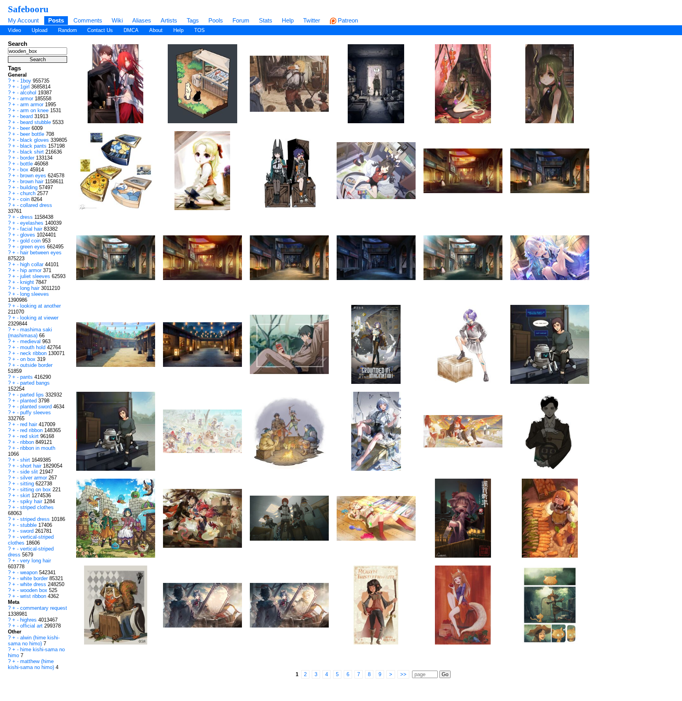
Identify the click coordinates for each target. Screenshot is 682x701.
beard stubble (36, 122)
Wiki (117, 20)
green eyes (33, 247)
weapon (29, 572)
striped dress (35, 519)
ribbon (28, 442)
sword (27, 531)
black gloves (35, 140)
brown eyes (34, 176)
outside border (36, 365)
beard (27, 116)
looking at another (40, 306)
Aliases (141, 20)
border (28, 158)
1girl (25, 87)
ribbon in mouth (37, 448)
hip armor (31, 270)
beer (26, 128)
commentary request (43, 608)
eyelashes (32, 223)
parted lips (32, 395)
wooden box (34, 590)
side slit (29, 472)
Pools (215, 20)
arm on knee (35, 110)
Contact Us (100, 30)
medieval (31, 341)
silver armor (34, 478)
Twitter (311, 20)
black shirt (32, 152)
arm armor (32, 104)
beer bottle (33, 134)
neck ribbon (34, 353)
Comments (87, 20)
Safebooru (28, 9)
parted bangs (35, 383)
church (28, 193)
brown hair (32, 181)
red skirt (30, 436)
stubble (29, 525)
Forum (240, 20)
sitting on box (36, 489)
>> (403, 674)
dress (27, 217)
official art (32, 626)
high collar (32, 264)
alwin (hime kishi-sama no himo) (34, 640)
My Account (23, 20)
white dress (34, 584)
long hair (30, 288)
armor (27, 98)
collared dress (36, 205)
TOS (199, 30)
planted (29, 401)
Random (67, 30)
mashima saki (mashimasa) (30, 332)
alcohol (29, 93)
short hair (31, 466)
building (29, 187)
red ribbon (32, 430)
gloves (28, 235)
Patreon (347, 20)
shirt (26, 460)
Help (288, 20)
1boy (26, 81)
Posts (56, 20)
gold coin (31, 241)
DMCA (131, 30)
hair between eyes (41, 253)
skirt (26, 495)
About (156, 30)
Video (14, 30)
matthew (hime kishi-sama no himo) (32, 664)
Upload (39, 30)
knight (28, 282)
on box (28, 359)
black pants (34, 146)
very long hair (35, 561)
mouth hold (33, 347)
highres (29, 620)
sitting (28, 484)
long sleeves (34, 294)
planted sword (36, 407)
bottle (27, 164)
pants (27, 377)
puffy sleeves (35, 412)
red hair (29, 424)
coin (25, 199)
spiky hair (32, 501)
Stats (265, 20)
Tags (193, 20)
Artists (169, 20)
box (25, 170)
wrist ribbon (34, 596)
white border (34, 578)
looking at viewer (39, 318)
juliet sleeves (36, 276)
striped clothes (37, 507)
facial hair (32, 229)
